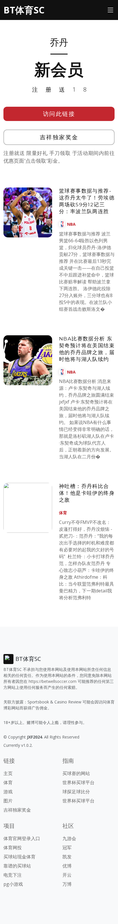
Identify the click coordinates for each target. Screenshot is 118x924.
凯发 (67, 857)
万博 (67, 884)
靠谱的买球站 (17, 866)
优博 (67, 866)
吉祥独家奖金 (59, 137)
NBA (71, 224)
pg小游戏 (13, 884)
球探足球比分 (76, 791)
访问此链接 (59, 114)
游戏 (8, 791)
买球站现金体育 (19, 857)
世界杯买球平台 (78, 782)
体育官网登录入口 (21, 838)
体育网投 (12, 847)
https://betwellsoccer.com (52, 681)
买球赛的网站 (76, 773)
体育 (63, 512)
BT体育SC (23, 10)
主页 (8, 773)
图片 (8, 801)
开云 (67, 875)
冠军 (67, 847)
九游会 (69, 838)
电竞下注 (12, 875)
